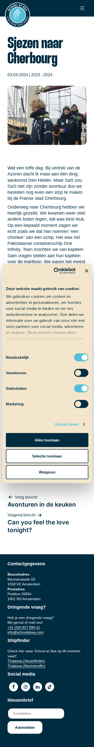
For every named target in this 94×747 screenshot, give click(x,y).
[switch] (76, 371)
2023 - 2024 (41, 75)
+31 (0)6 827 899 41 (24, 627)
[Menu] (81, 8)
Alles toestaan (47, 440)
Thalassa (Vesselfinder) (26, 661)
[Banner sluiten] (86, 270)
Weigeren (47, 472)
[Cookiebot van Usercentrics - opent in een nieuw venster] (56, 271)
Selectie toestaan (47, 456)
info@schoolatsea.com (26, 632)
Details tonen (66, 424)
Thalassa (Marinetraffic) (26, 666)
